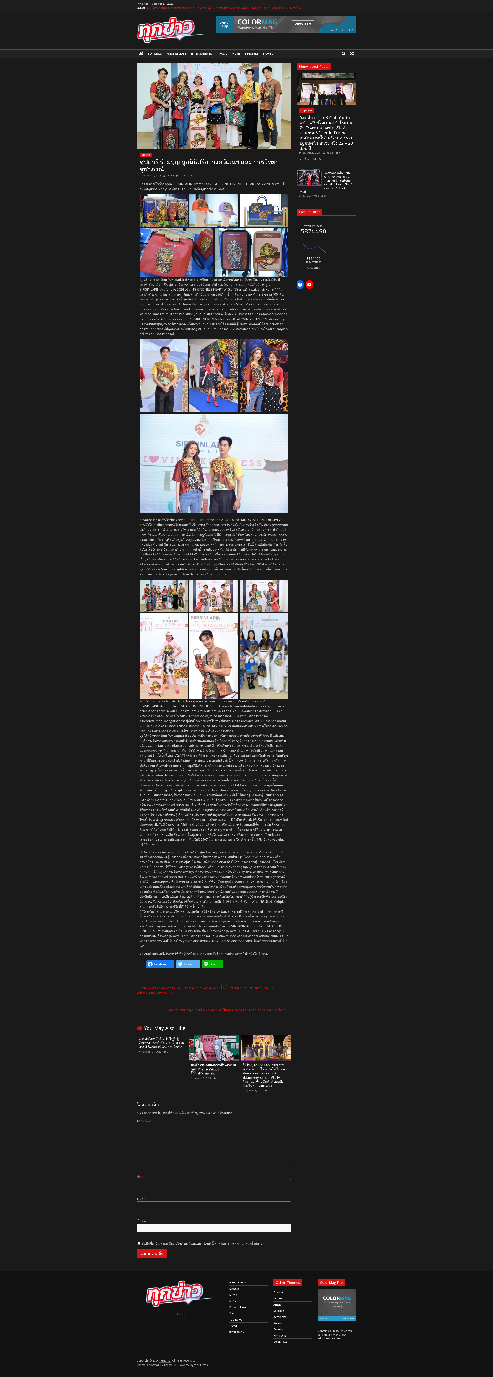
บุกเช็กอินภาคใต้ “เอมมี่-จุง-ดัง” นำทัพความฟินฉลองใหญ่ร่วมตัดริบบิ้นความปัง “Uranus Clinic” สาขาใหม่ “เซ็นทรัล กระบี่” (325, 182)
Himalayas (279, 1335)
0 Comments (186, 175)
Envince (278, 1292)
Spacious (279, 1311)
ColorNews (280, 1341)
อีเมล (141, 1199)
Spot (232, 1313)
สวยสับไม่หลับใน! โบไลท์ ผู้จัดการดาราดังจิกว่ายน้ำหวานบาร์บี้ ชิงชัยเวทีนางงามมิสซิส (161, 1042)
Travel (268, 53)
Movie (236, 53)
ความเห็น (144, 1121)
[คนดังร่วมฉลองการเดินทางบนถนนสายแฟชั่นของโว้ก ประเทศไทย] (214, 1037)
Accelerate (280, 1317)
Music (223, 53)
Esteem (278, 1329)
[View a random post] (352, 54)
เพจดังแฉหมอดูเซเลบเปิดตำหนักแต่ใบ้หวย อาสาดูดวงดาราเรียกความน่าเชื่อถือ (229, 1010)
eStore (277, 1298)
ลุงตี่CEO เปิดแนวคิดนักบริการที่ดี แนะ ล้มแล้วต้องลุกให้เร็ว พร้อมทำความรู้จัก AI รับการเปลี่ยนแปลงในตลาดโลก (205, 990)
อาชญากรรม (236, 1332)
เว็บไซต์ (142, 1221)
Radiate (278, 1323)
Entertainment (202, 53)
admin (170, 175)
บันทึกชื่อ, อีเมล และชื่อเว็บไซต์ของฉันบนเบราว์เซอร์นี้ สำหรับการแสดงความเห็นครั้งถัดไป (202, 1243)
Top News (155, 53)
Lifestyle (251, 53)
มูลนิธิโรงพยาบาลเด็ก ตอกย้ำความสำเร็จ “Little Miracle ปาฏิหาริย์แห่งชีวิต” (191, 8)
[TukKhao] (141, 54)
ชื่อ (140, 1177)
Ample (277, 1304)
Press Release (176, 53)
